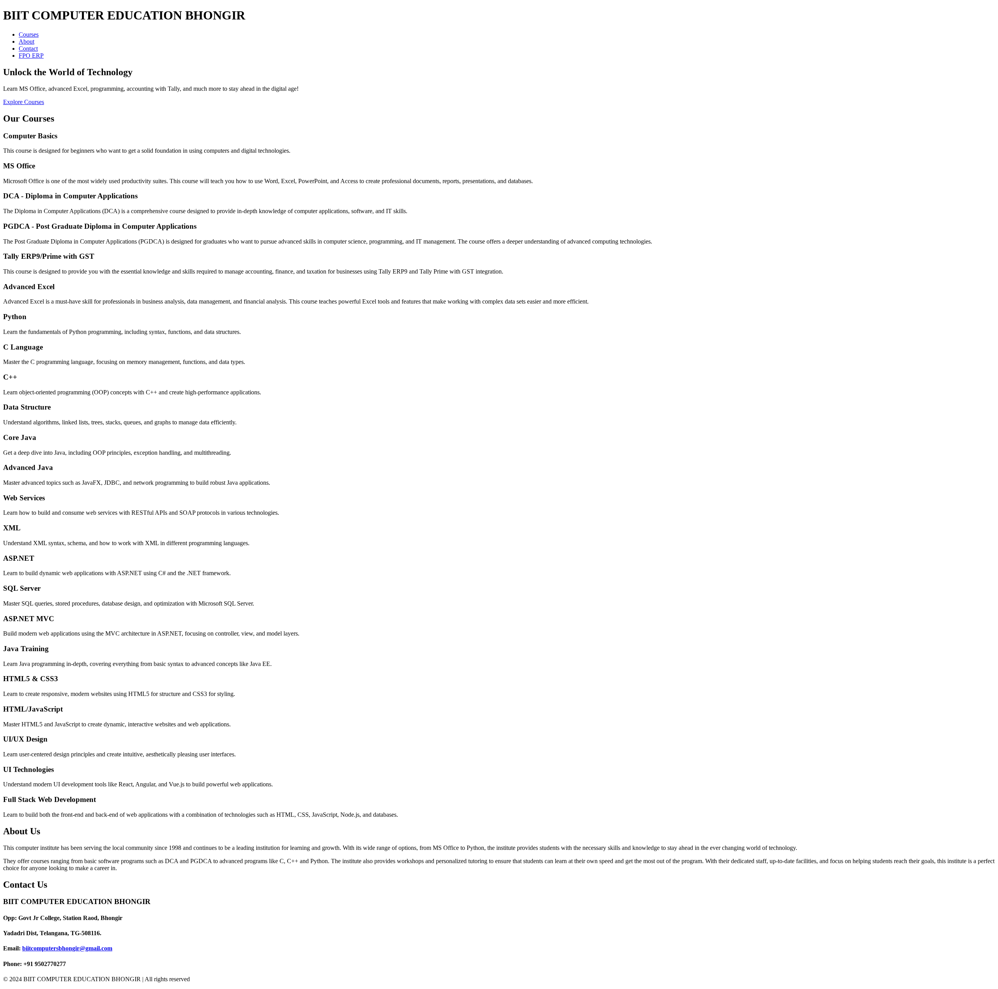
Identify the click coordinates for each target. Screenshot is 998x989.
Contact (28, 48)
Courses (29, 34)
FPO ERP (31, 55)
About (26, 41)
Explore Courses (23, 102)
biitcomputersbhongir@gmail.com (67, 948)
